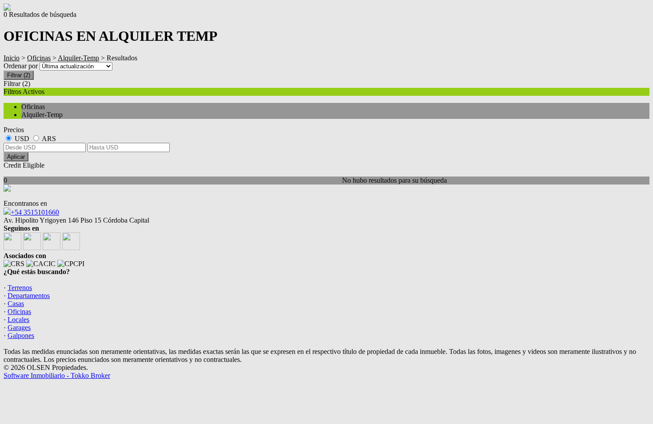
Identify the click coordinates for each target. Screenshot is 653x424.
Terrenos (20, 287)
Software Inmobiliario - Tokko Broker (57, 375)
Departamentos (29, 295)
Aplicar (16, 156)
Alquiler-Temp (78, 58)
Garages (19, 327)
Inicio (12, 58)
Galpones (21, 335)
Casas (16, 303)
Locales (18, 319)
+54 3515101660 (35, 212)
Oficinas (39, 58)
